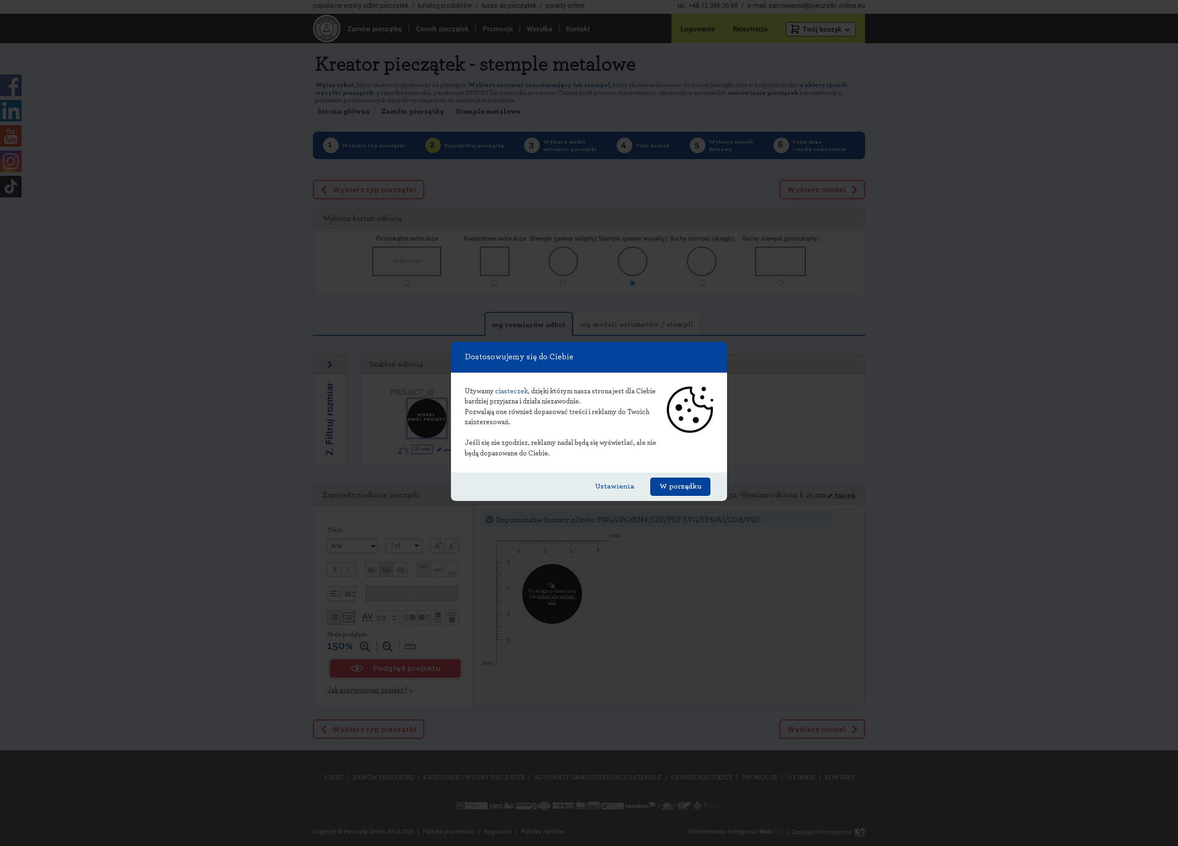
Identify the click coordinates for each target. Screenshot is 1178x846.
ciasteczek (511, 391)
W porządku (680, 486)
